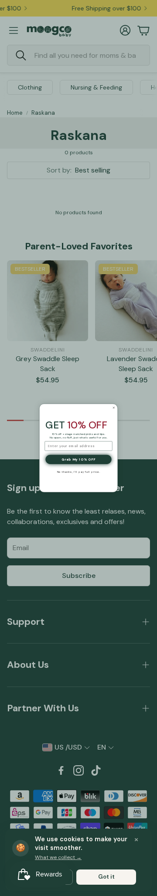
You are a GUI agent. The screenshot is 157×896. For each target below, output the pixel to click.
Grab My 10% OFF (78, 459)
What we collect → (58, 857)
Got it (106, 876)
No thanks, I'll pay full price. (78, 472)
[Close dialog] (114, 408)
